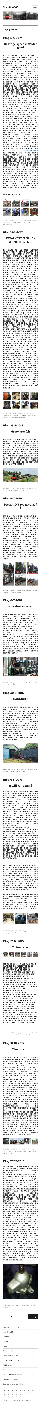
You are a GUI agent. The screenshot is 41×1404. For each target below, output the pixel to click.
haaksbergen (7, 222)
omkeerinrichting (30, 415)
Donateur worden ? (10, 1379)
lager (9, 415)
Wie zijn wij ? (8, 1332)
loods (10, 1151)
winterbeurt (29, 1035)
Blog (12, 220)
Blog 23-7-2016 (13, 425)
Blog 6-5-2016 (12, 779)
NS (20, 415)
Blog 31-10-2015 (13, 1043)
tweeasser (22, 417)
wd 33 (24, 490)
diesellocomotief (26, 590)
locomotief (15, 415)
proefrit (8, 490)
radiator (19, 1151)
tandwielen (15, 417)
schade (10, 1035)
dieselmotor (19, 683)
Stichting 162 (10, 7)
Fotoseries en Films (10, 1356)
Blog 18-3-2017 (13, 232)
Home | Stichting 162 (11, 1327)
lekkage (5, 1151)
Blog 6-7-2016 (12, 600)
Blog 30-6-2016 (13, 693)
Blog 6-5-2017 (12, 38)
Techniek (6, 1370)
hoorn (24, 488)
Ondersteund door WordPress (22, 1400)
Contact (6, 1337)
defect (18, 220)
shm (12, 490)
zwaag (24, 771)
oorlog (5, 933)
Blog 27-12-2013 (13, 1161)
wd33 (12, 224)
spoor (9, 933)
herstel (5, 415)
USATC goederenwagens (12, 1375)
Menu (35, 7)
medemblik (30, 488)
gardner (34, 220)
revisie (5, 685)
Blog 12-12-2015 (13, 941)
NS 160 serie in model (11, 1360)
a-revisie (18, 590)
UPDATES (6, 1341)
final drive (28, 220)
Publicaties (7, 1365)
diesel (22, 220)
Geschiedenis (8, 1351)
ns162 (23, 222)
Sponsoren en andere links (13, 1384)
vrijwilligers (14, 592)
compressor (22, 1149)
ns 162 (35, 683)
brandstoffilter (25, 1305)
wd (8, 1307)
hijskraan (15, 222)
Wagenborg (31, 151)
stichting (28, 222)
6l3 (23, 931)
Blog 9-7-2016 (12, 498)
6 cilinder (19, 931)
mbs (19, 222)
